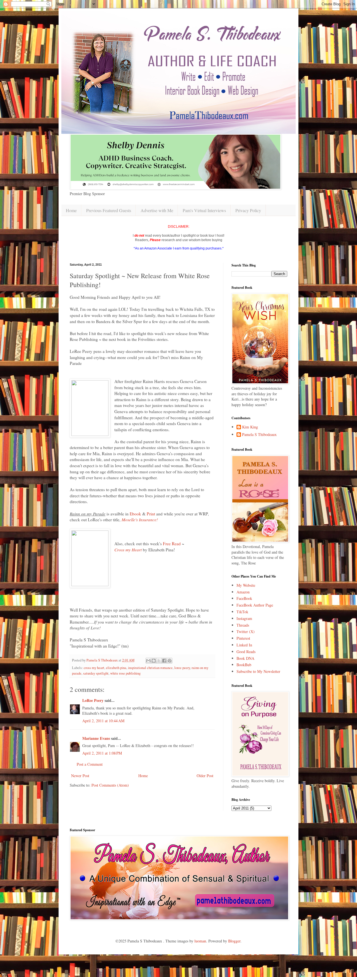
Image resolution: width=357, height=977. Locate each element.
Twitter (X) (246, 631)
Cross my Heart (128, 549)
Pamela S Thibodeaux (259, 434)
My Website (246, 585)
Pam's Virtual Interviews (204, 210)
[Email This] (148, 660)
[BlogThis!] (153, 660)
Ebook (135, 514)
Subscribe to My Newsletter (258, 671)
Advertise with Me (157, 210)
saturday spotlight (95, 673)
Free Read (172, 543)
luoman (200, 941)
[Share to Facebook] (164, 660)
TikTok (242, 611)
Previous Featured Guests (108, 210)
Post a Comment (90, 764)
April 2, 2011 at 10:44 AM (103, 720)
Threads (243, 625)
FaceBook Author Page (255, 605)
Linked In (244, 645)
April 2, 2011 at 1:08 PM (102, 753)
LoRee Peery (92, 700)
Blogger (234, 941)
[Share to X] (159, 660)
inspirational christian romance (150, 667)
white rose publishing (125, 673)
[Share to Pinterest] (169, 660)
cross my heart (94, 667)
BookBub (244, 664)
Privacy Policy (248, 210)
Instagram (244, 618)
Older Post (205, 775)
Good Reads (246, 651)
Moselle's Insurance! (140, 519)
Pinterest (243, 638)
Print (151, 514)
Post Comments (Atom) (110, 785)
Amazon (243, 592)
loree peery (182, 667)
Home (71, 210)
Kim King (250, 427)
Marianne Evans (96, 738)
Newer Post (80, 775)
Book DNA (245, 658)
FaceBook (244, 598)
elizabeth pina (116, 667)
